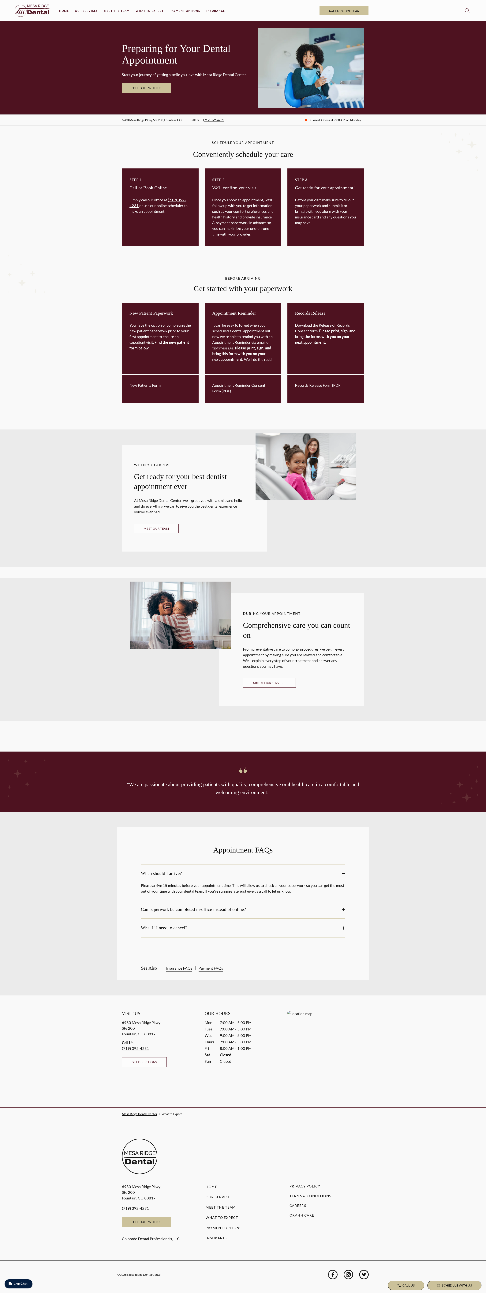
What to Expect (150, 10)
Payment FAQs (211, 968)
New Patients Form (145, 385)
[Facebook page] (333, 1274)
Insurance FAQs (179, 968)
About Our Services (269, 683)
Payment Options (185, 10)
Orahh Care (302, 1215)
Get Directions (144, 1062)
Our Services (86, 10)
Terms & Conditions (310, 1196)
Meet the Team (117, 10)
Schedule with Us (344, 10)
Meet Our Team (156, 528)
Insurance (215, 10)
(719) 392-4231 (213, 120)
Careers (298, 1205)
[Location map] (325, 1051)
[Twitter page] (364, 1274)
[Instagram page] (348, 1274)
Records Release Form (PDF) (318, 385)
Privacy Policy (305, 1186)
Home (64, 10)
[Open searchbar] (467, 10)
